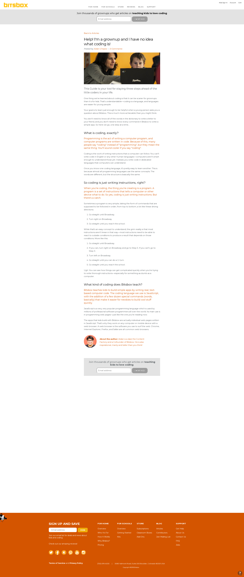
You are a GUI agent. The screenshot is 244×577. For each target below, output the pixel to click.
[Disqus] (122, 407)
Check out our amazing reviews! (63, 544)
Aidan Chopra (100, 49)
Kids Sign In (223, 3)
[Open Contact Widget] (240, 573)
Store (121, 7)
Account (233, 3)
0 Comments (116, 49)
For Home (93, 7)
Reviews (131, 7)
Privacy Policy (76, 563)
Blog (141, 7)
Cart (240, 3)
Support (151, 7)
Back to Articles (91, 33)
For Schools (108, 7)
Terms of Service (57, 563)
